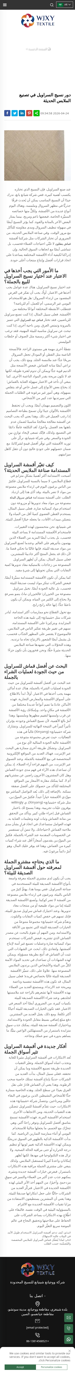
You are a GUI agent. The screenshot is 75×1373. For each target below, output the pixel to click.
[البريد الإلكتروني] (68, 1317)
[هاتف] (68, 1328)
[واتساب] (68, 1339)
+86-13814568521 (37, 1341)
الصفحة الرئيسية (37, 48)
